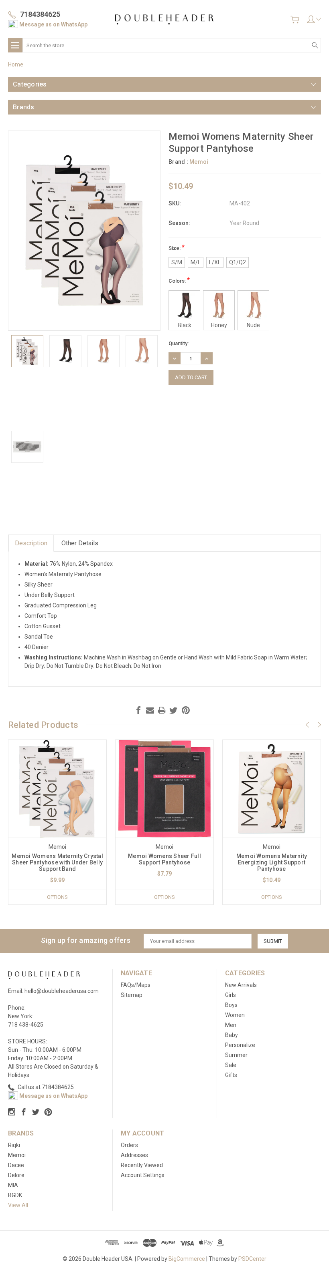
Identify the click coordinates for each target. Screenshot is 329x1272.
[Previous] (307, 725)
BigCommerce (187, 1259)
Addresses (134, 1155)
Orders (129, 1145)
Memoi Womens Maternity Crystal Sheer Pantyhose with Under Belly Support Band (57, 862)
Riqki (14, 1145)
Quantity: (179, 343)
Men (230, 1025)
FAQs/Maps (135, 985)
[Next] (319, 725)
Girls (230, 995)
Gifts (231, 1075)
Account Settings (142, 1175)
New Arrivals (241, 985)
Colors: (179, 280)
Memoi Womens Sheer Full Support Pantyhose (164, 859)
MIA (13, 1185)
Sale (230, 1065)
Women (235, 1015)
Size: (177, 247)
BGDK (15, 1195)
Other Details (79, 543)
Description (31, 543)
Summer (236, 1055)
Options (57, 897)
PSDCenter (252, 1259)
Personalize (240, 1045)
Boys (231, 1005)
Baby (231, 1035)
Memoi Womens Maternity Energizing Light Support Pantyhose (271, 862)
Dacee (16, 1165)
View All (18, 1205)
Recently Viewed (142, 1165)
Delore (16, 1175)
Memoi (17, 1155)
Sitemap (131, 995)
